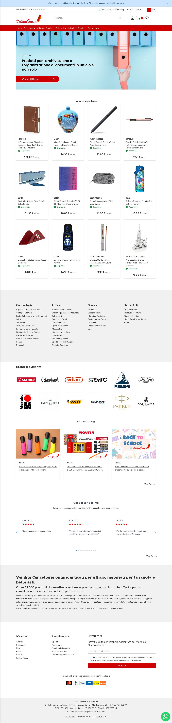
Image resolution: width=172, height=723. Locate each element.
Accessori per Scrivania (62, 309)
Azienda (19, 641)
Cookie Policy (22, 658)
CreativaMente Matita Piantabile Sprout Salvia (100, 261)
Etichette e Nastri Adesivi (27, 338)
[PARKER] (122, 401)
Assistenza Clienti (60, 651)
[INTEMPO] (98, 379)
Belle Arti (60, 28)
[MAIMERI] (122, 379)
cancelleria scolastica (54, 602)
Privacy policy (101, 657)
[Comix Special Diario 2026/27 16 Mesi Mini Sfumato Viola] (68, 178)
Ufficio (40, 28)
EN (153, 10)
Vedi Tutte (149, 484)
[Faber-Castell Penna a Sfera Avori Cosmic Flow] (104, 119)
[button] (26, 60)
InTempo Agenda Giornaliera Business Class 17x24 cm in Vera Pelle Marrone (30, 145)
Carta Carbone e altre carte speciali (31, 316)
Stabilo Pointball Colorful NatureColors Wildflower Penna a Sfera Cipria (137, 145)
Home (19, 28)
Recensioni (21, 645)
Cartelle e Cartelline (61, 319)
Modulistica (57, 329)
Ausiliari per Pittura (132, 312)
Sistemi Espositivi (60, 338)
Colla (18, 319)
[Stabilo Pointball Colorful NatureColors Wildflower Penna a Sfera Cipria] (140, 119)
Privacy (19, 654)
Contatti (138, 9)
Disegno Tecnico (95, 312)
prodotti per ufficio (78, 595)
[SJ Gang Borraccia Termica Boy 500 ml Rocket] (140, 178)
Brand (18, 651)
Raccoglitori (57, 335)
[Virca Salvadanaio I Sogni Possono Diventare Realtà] (68, 119)
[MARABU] (26, 401)
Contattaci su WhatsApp (113, 9)
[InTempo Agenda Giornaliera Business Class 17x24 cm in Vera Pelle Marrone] (32, 119)
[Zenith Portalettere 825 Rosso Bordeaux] (32, 237)
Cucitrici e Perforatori (25, 325)
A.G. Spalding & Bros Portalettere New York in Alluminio (137, 263)
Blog (18, 648)
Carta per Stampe (24, 312)
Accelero (99, 717)
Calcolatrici (57, 316)
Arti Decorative (130, 309)
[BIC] (74, 401)
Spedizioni (56, 641)
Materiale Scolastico (97, 316)
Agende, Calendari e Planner (28, 309)
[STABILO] (26, 379)
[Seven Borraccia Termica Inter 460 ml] (68, 237)
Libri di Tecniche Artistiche (135, 319)
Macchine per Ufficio (61, 332)
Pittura (127, 322)
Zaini (90, 329)
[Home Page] (28, 19)
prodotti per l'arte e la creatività (54, 608)
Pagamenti (57, 645)
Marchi (129, 9)
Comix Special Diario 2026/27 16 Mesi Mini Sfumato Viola (67, 202)
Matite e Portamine (24, 335)
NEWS (70, 462)
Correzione (20, 322)
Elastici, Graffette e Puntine (28, 332)
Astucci (91, 309)
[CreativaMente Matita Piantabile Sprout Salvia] (104, 237)
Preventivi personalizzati (63, 654)
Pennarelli (20, 345)
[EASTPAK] (146, 379)
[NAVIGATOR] (98, 401)
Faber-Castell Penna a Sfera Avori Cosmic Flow (102, 143)
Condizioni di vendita (61, 648)
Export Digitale (70, 717)
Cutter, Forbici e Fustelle (27, 329)
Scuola (49, 28)
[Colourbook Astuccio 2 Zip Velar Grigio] (104, 178)
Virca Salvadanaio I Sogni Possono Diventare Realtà (65, 143)
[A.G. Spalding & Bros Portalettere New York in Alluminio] (140, 237)
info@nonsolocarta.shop (94, 711)
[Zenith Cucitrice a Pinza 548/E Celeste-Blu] (32, 178)
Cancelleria (28, 28)
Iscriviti (122, 665)
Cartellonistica (58, 322)
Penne (19, 341)
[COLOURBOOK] (50, 379)
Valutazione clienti (24, 9)
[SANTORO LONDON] (146, 401)
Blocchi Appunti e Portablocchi (65, 312)
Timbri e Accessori (60, 345)
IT (149, 10)
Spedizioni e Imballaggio (62, 341)
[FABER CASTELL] (50, 401)
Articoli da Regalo (76, 28)
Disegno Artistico (131, 316)
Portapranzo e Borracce (98, 319)
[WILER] (74, 379)
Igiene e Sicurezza (60, 325)
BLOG (22, 462)
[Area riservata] (132, 17)
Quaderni (92, 322)
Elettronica (92, 28)
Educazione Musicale (97, 325)
